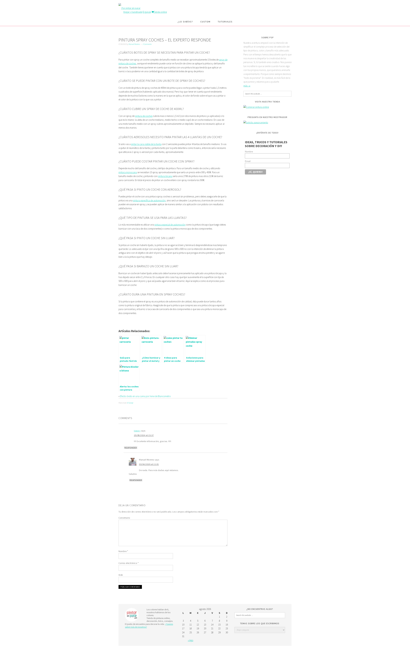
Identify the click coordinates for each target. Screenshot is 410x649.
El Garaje (130, 403)
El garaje (147, 11)
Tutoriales (225, 21)
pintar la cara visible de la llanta (146, 144)
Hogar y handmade (132, 11)
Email (247, 161)
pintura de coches (143, 115)
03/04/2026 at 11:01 (149, 464)
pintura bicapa (165, 176)
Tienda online (160, 11)
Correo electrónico (129, 563)
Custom (205, 21)
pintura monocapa (128, 172)
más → (246, 85)
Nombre (123, 551)
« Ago (190, 640)
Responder (130, 447)
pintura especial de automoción (170, 224)
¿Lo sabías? (185, 21)
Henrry (137, 430)
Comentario (124, 517)
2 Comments (147, 44)
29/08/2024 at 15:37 (144, 435)
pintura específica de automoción (149, 200)
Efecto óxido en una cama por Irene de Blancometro (145, 396)
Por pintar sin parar (131, 8)
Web (121, 574)
